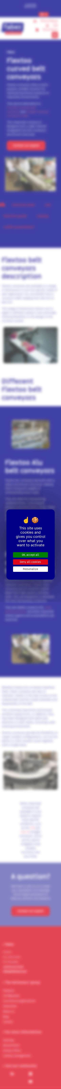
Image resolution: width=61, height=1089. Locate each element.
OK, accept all (30, 555)
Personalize (30, 569)
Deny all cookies (30, 562)
